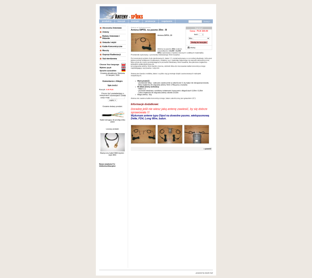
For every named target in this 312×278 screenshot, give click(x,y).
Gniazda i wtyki (109, 42)
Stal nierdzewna (109, 58)
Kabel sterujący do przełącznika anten (112, 121)
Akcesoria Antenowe (112, 28)
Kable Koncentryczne (112, 46)
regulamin (167, 21)
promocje (150, 21)
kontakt (135, 21)
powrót (208, 149)
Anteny (105, 32)
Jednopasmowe (144, 27)
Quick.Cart (209, 273)
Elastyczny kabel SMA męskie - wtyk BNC (112, 154)
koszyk (121, 21)
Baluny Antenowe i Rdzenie (111, 37)
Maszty (105, 50)
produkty (107, 21)
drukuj (192, 48)
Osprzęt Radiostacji (111, 54)
